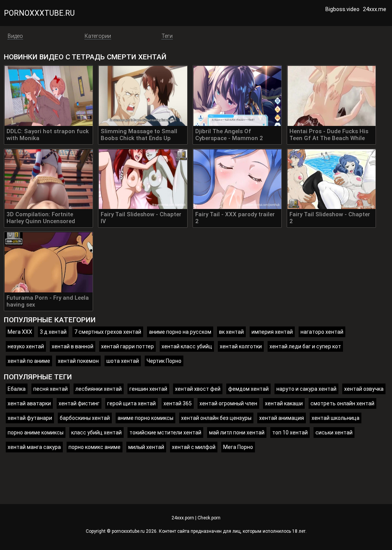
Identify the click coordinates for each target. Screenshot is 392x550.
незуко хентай (26, 346)
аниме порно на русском (180, 332)
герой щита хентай (131, 403)
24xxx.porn (183, 518)
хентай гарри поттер (127, 346)
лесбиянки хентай (98, 389)
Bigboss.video (342, 9)
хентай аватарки (29, 403)
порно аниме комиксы (36, 432)
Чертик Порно (164, 361)
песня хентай (50, 389)
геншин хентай (148, 389)
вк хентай (231, 332)
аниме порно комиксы (145, 418)
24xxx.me (374, 9)
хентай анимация (281, 418)
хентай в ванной (72, 346)
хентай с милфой (194, 447)
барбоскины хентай (85, 418)
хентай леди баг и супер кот (305, 346)
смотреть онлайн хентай (342, 403)
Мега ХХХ (20, 332)
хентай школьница (335, 418)
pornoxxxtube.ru (39, 13)
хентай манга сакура (34, 447)
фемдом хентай (248, 389)
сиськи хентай (334, 432)
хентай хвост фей (197, 389)
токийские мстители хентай (165, 432)
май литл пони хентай (237, 432)
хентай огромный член (228, 403)
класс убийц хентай (96, 432)
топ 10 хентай (290, 432)
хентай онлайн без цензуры (216, 418)
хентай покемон (78, 361)
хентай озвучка (364, 389)
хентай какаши (284, 403)
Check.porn (209, 518)
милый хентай (146, 447)
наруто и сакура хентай (306, 389)
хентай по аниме (29, 361)
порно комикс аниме (95, 447)
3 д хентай (53, 332)
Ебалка (17, 389)
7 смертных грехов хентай (107, 332)
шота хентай (122, 361)
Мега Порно (238, 447)
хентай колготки (241, 346)
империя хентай (272, 332)
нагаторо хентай (322, 332)
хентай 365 (177, 403)
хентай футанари (30, 418)
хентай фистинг (79, 403)
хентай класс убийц (187, 346)
